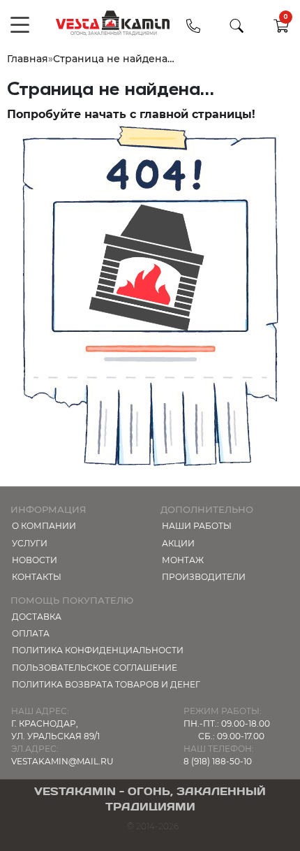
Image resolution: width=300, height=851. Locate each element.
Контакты (36, 577)
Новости (34, 560)
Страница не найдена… (113, 58)
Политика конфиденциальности (97, 650)
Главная (27, 58)
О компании (44, 526)
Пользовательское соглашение (94, 667)
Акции (178, 543)
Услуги (29, 543)
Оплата (31, 633)
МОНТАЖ (183, 560)
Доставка (36, 616)
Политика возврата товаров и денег (106, 684)
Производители (204, 577)
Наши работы (197, 526)
